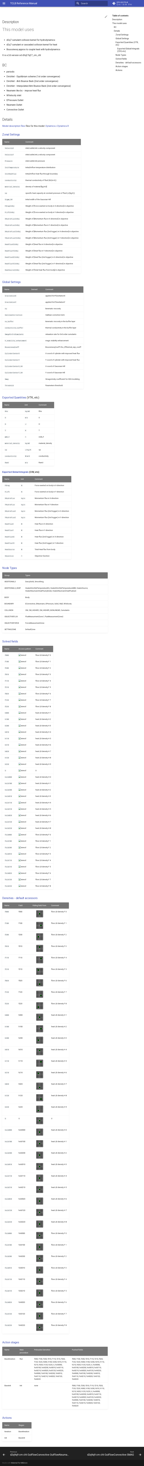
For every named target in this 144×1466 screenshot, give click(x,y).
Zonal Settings (122, 35)
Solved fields (121, 59)
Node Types (121, 55)
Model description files (13, 126)
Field (20, 905)
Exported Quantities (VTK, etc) (127, 43)
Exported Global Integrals (15, 472)
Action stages (122, 66)
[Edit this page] (106, 17)
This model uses (119, 23)
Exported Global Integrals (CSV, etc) (128, 50)
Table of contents (120, 16)
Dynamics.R (63, 126)
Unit (26, 405)
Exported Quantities (14, 397)
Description (117, 19)
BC (115, 27)
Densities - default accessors (128, 62)
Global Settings (122, 38)
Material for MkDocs (19, 1463)
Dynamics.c (51, 126)
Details (117, 31)
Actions (119, 70)
